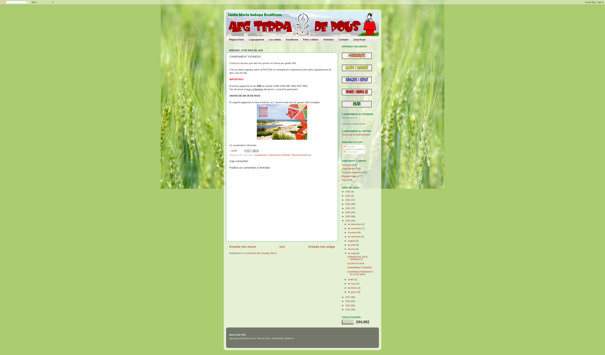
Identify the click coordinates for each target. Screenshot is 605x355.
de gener (352, 292)
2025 (348, 191)
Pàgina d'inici (236, 39)
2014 (348, 309)
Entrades (350, 146)
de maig (352, 253)
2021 (348, 208)
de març (352, 283)
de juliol (352, 245)
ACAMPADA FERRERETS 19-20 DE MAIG (360, 273)
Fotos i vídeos (310, 39)
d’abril (351, 279)
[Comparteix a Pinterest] (257, 150)
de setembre (354, 236)
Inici (282, 246)
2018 (348, 221)
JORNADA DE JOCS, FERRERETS (357, 258)
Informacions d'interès (279, 155)
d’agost (352, 241)
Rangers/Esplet (349, 176)
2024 (348, 196)
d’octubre (353, 232)
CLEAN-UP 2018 (355, 263)
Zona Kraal (359, 39)
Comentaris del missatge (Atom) (261, 253)
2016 (348, 301)
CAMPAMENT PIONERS (359, 267)
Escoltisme (292, 39)
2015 (348, 305)
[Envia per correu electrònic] (245, 150)
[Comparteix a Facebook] (254, 150)
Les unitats (275, 39)
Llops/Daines (348, 169)
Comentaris (352, 152)
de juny (352, 249)
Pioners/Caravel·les (301, 155)
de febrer (353, 288)
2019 (348, 216)
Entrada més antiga (321, 246)
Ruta (344, 180)
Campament (261, 155)
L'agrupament (256, 39)
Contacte (344, 39)
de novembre (355, 228)
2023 (348, 200)
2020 (348, 212)
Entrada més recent (242, 246)
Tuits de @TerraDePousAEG (356, 135)
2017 (348, 297)
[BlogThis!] (248, 150)
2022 (348, 204)
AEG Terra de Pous (349, 118)
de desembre (355, 224)
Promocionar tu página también (354, 124)
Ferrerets (346, 165)
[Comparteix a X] (251, 150)
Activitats (328, 39)
